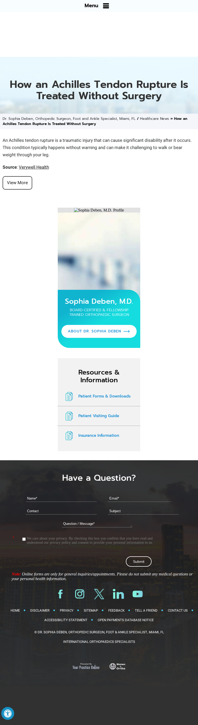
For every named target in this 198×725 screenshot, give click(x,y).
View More (17, 183)
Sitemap (91, 610)
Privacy (66, 610)
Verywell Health (34, 167)
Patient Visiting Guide (98, 416)
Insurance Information (98, 435)
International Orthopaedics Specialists (99, 642)
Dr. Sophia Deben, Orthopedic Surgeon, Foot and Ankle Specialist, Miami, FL (69, 118)
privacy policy (60, 542)
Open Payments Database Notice (126, 620)
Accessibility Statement (65, 620)
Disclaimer (40, 610)
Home (15, 610)
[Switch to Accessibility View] (7, 713)
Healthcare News (154, 118)
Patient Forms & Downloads (104, 396)
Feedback (116, 610)
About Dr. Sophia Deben (94, 331)
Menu (91, 5)
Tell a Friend (146, 610)
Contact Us (178, 610)
